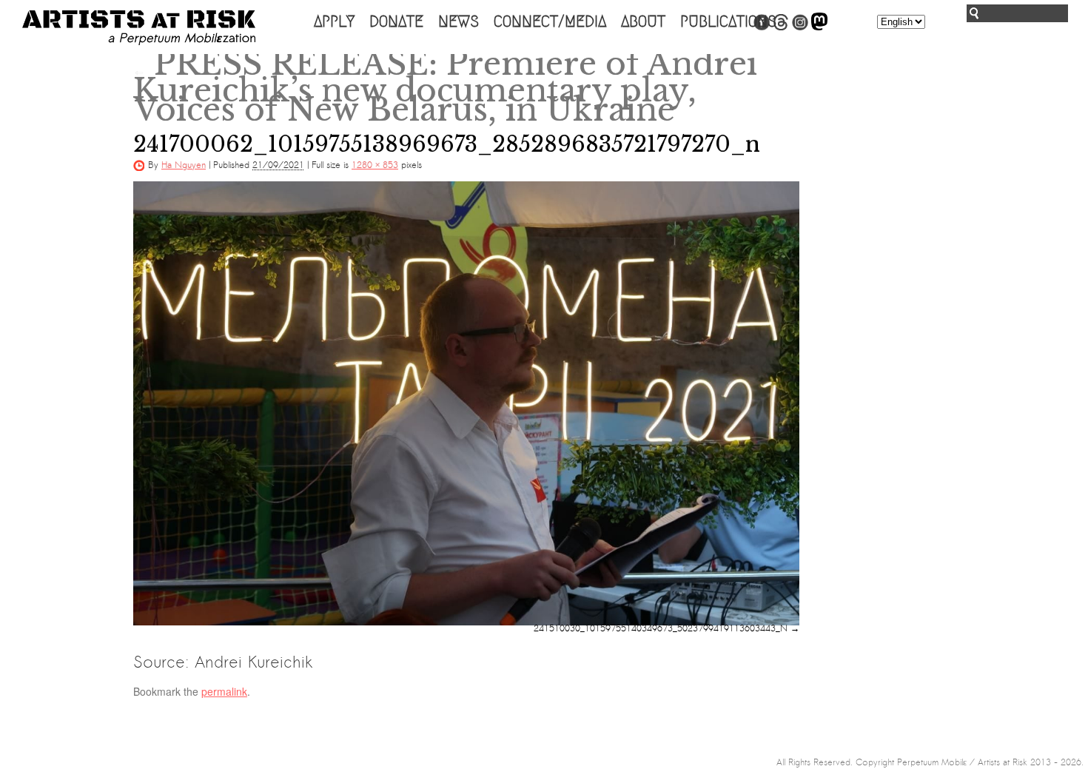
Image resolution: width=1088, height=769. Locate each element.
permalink (224, 691)
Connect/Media (550, 21)
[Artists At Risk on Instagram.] (800, 27)
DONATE (396, 21)
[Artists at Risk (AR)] (138, 27)
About (643, 21)
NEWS (458, 21)
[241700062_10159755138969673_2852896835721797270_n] (466, 403)
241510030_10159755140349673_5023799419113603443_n (661, 628)
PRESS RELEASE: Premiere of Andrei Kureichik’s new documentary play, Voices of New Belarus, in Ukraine (445, 86)
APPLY (334, 21)
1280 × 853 (375, 165)
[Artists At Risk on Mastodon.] (819, 27)
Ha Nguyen (183, 165)
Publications (728, 21)
